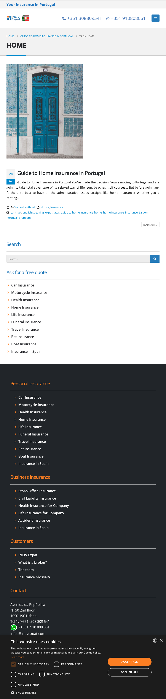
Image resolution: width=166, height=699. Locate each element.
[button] (156, 18)
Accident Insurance (34, 520)
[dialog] (83, 667)
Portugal (12, 218)
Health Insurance (25, 300)
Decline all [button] (129, 672)
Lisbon (143, 212)
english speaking (33, 212)
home (98, 212)
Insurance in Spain (26, 351)
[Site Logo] (18, 18)
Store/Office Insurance (37, 491)
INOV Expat (27, 555)
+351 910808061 (128, 18)
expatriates (52, 212)
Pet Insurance (22, 336)
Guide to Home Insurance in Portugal (61, 172)
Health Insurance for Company (43, 505)
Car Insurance (22, 285)
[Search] (155, 258)
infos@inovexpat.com (27, 633)
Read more (18, 657)
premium (25, 218)
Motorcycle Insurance (29, 292)
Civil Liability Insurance (37, 498)
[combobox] (155, 640)
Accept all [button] (129, 661)
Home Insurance (24, 307)
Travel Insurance (25, 329)
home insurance (113, 212)
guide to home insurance (77, 212)
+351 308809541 (84, 18)
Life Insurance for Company (41, 513)
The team (26, 569)
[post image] (44, 111)
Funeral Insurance (26, 322)
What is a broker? (32, 562)
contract (16, 212)
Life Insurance (23, 314)
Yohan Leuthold (24, 207)
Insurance (56, 207)
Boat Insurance (23, 344)
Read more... (150, 224)
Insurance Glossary (34, 577)
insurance (131, 212)
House (45, 207)
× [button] (161, 640)
